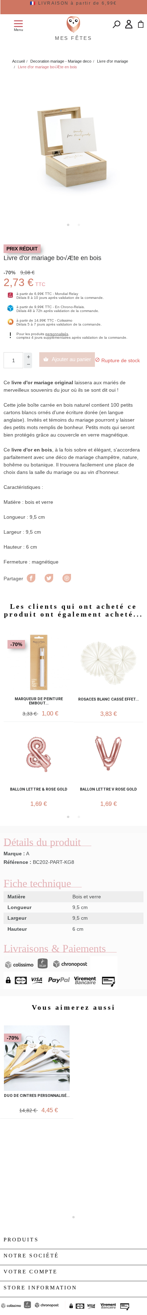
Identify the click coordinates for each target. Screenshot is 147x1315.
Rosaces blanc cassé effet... (108, 699)
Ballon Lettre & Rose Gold (38, 789)
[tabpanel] (73, 147)
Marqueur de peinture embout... (39, 701)
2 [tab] (78, 224)
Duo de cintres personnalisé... (37, 1096)
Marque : (14, 853)
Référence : (17, 862)
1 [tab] (68, 224)
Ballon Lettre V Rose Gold (108, 789)
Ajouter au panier (67, 359)
